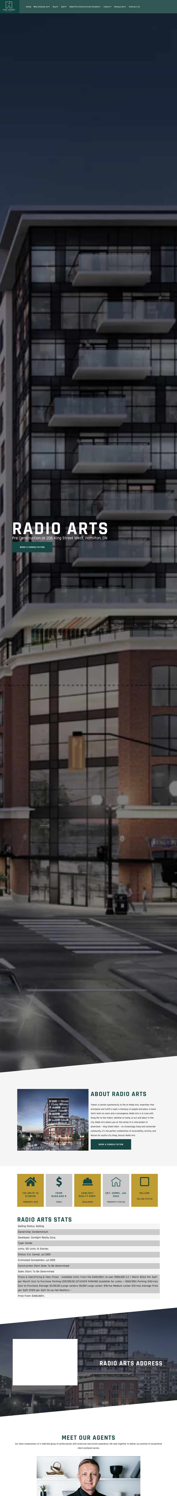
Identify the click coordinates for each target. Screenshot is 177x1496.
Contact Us (134, 7)
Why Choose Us (41, 7)
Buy (54, 7)
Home (28, 7)
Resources (119, 7)
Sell (63, 7)
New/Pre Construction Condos (84, 7)
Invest (107, 7)
